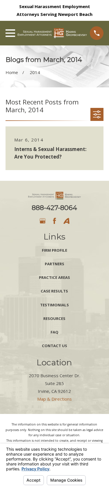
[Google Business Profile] (43, 221)
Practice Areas (54, 277)
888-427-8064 (54, 208)
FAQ (54, 332)
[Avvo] (66, 221)
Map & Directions (54, 399)
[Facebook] (54, 221)
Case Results (54, 291)
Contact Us (54, 345)
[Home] (52, 33)
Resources (54, 318)
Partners (54, 263)
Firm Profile (54, 250)
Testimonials (54, 304)
